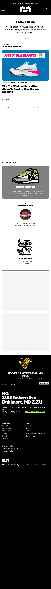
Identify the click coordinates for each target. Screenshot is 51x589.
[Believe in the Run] (25, 12)
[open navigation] (4, 10)
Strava (5, 433)
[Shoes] (25, 217)
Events (28, 426)
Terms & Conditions (10, 448)
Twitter (5, 439)
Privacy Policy (8, 446)
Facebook (6, 436)
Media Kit (29, 431)
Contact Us (30, 436)
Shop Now (33, 3)
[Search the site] (47, 10)
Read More (7, 99)
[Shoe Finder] (25, 182)
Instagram (6, 431)
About (28, 428)
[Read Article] (25, 65)
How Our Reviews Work (35, 433)
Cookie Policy (8, 451)
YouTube (5, 426)
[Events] (25, 253)
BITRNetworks (8, 428)
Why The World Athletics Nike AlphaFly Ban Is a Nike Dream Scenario (20, 89)
